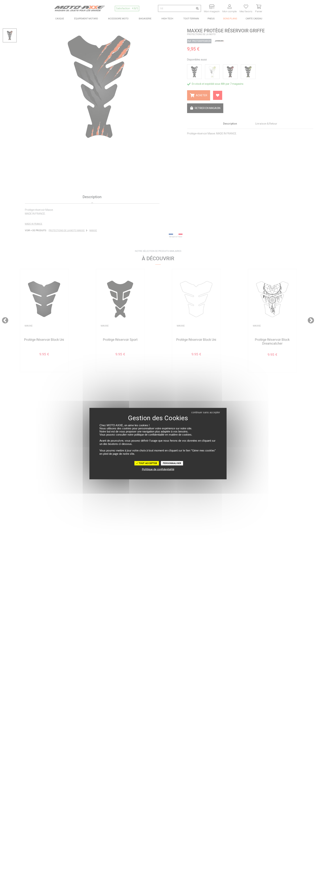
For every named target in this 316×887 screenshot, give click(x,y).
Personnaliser (172, 463)
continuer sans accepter (205, 412)
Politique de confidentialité (158, 469)
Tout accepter (147, 463)
